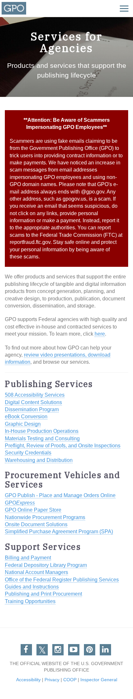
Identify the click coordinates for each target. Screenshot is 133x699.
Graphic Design (23, 424)
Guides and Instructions (32, 586)
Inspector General (98, 679)
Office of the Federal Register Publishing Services (62, 579)
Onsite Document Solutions (36, 524)
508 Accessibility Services (35, 395)
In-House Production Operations (41, 431)
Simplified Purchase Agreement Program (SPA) (59, 531)
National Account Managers (36, 572)
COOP (70, 679)
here (100, 334)
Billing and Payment (28, 557)
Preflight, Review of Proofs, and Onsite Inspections (62, 445)
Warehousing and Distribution (39, 460)
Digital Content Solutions (33, 402)
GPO (20, 503)
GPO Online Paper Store (33, 510)
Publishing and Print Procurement (43, 594)
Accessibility (28, 679)
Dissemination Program (32, 409)
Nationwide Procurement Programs (45, 517)
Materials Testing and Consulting (42, 438)
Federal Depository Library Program (46, 565)
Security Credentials (28, 452)
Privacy (52, 679)
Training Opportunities (30, 601)
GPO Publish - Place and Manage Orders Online (60, 495)
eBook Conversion (26, 416)
